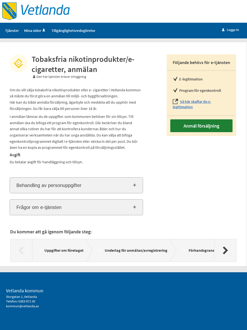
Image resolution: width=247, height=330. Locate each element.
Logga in (230, 30)
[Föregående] (21, 250)
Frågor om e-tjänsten (39, 207)
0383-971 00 (26, 301)
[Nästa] (225, 250)
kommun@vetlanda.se (22, 306)
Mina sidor (32, 30)
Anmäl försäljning (201, 126)
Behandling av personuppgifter (49, 185)
